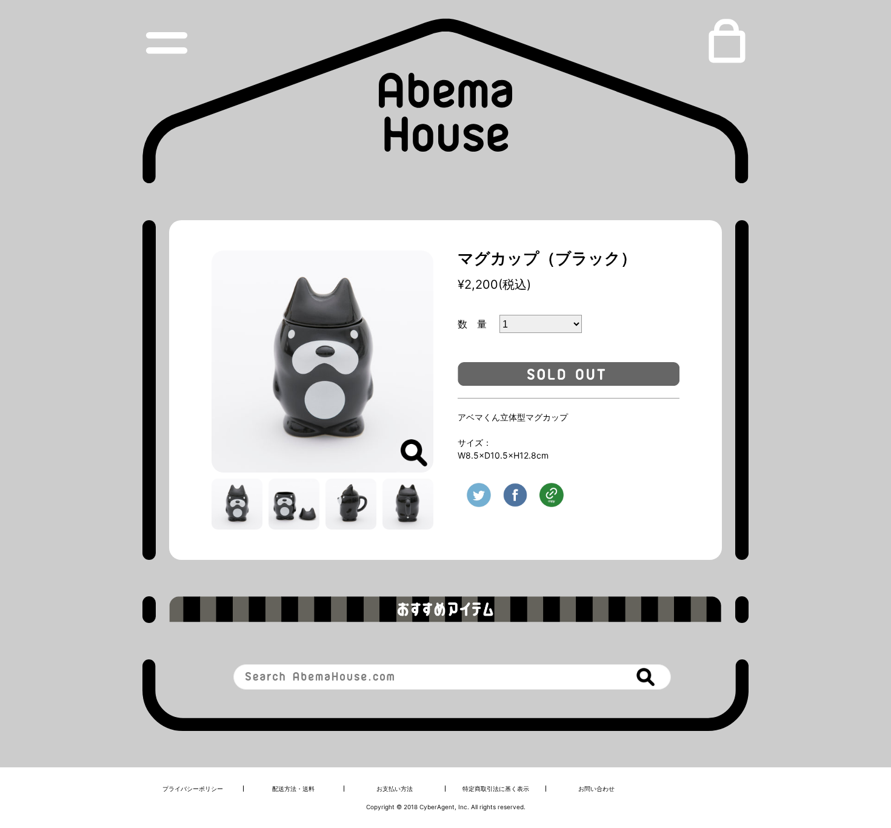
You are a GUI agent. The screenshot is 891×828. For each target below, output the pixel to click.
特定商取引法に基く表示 (495, 789)
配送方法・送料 (293, 789)
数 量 (477, 324)
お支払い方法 (394, 789)
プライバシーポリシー (192, 789)
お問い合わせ (596, 789)
